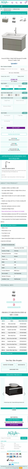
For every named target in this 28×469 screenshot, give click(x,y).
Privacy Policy (16, 448)
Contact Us (3, 445)
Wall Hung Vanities (7, 10)
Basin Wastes (21, 364)
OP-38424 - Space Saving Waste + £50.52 (13, 176)
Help (15, 443)
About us (2, 448)
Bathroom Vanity (16, 9)
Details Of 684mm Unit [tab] (6, 318)
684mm (7, 87)
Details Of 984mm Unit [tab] (6, 353)
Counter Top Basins (8, 364)
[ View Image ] (21, 176)
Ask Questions (14, 424)
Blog (2, 443)
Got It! (21, 467)
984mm (20, 87)
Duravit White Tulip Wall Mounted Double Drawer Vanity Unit (14, 13)
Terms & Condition (17, 446)
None (4, 174)
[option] (5, 19)
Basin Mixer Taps (14, 369)
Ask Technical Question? (14, 139)
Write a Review (14, 69)
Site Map (2, 446)
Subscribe (23, 438)
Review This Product (14, 419)
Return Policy (16, 445)
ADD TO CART (16, 127)
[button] (3, 394)
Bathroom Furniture (7, 9)
